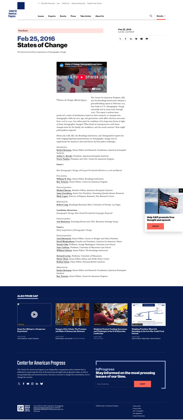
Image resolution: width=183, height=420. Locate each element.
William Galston (64, 250)
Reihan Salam (63, 261)
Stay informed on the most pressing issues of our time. (125, 373)
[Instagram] (32, 383)
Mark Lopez (62, 196)
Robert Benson (59, 338)
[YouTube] (28, 383)
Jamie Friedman (136, 338)
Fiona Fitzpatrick (22, 338)
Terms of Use (137, 406)
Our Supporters (137, 413)
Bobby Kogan (146, 338)
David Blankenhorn (65, 241)
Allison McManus (155, 338)
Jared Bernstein (64, 238)
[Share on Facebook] (125, 39)
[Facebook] (23, 383)
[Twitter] (19, 383)
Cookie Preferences (139, 416)
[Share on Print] (147, 39)
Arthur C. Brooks (64, 156)
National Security (78, 3)
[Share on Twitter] (120, 39)
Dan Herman (68, 338)
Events (63, 16)
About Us (99, 16)
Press (73, 16)
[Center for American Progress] (21, 10)
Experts (52, 16)
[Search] (151, 17)
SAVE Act (65, 3)
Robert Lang (62, 204)
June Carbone (63, 247)
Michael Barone (64, 190)
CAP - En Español (138, 411)
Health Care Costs (94, 3)
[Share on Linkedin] (131, 39)
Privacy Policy (137, 408)
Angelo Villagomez (33, 338)
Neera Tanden (63, 159)
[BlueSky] (41, 383)
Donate (160, 16)
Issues (41, 16)
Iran (58, 3)
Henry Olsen (62, 258)
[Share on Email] (141, 39)
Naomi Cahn (62, 244)
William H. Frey (64, 178)
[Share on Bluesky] (136, 39)
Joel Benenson (63, 221)
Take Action (85, 16)
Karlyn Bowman (64, 150)
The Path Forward (48, 3)
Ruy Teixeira (62, 181)
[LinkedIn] (37, 383)
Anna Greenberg (64, 193)
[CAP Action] (24, 408)
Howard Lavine (64, 255)
